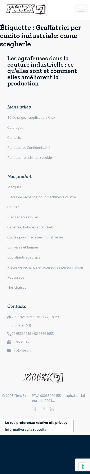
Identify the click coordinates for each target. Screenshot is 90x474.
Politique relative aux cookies (30, 157)
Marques (14, 187)
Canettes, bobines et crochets (30, 227)
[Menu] (81, 8)
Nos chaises (16, 287)
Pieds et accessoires (23, 217)
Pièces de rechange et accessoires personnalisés (45, 267)
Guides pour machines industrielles (35, 237)
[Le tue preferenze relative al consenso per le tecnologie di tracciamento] (83, 467)
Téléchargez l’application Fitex (31, 117)
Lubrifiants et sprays (23, 257)
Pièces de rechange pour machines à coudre (41, 197)
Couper (13, 207)
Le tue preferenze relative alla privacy (36, 422)
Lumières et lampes (23, 247)
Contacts (14, 137)
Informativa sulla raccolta (25, 429)
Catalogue (15, 127)
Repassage (15, 277)
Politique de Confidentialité (28, 147)
